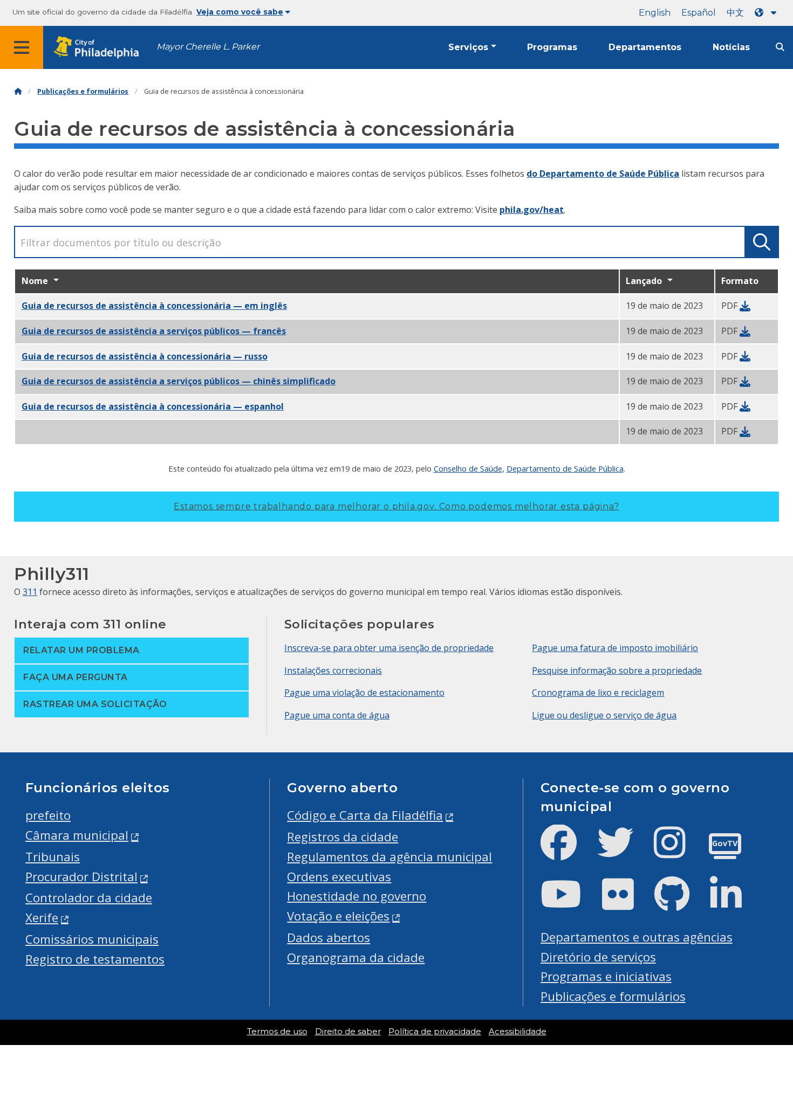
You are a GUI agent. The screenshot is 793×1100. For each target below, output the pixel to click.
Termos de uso (277, 1031)
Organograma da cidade (356, 957)
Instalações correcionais (333, 670)
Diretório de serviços (598, 957)
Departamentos (645, 47)
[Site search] (780, 47)
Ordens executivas (339, 876)
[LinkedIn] (734, 903)
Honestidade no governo (356, 896)
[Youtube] (570, 903)
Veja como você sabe (239, 12)
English (655, 13)
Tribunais (52, 856)
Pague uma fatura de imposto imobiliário (615, 648)
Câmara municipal (76, 835)
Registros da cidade (342, 836)
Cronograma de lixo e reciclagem (598, 692)
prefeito (48, 815)
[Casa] (18, 91)
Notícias (731, 47)
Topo (764, 1038)
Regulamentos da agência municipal (389, 856)
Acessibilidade (517, 1031)
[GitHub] (680, 903)
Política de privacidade (434, 1031)
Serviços (468, 47)
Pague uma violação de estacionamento (364, 692)
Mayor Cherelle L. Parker (207, 46)
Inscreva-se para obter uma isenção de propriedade (389, 648)
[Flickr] (626, 903)
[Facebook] (567, 851)
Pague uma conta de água (336, 715)
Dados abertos (328, 937)
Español (698, 13)
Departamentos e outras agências (637, 937)
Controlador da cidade (88, 897)
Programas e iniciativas (606, 976)
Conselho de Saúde (468, 468)
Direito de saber (348, 1031)
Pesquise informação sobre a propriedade (617, 670)
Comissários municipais (92, 939)
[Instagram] (678, 851)
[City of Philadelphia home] (100, 47)
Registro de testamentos (95, 959)
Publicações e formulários (82, 91)
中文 (735, 13)
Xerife (41, 917)
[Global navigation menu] (21, 47)
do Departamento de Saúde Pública (603, 173)
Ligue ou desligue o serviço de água (604, 715)
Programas (552, 47)
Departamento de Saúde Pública (565, 468)
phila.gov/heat (532, 210)
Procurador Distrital (81, 876)
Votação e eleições (338, 916)
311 (30, 592)
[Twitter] (624, 851)
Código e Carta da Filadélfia (365, 815)
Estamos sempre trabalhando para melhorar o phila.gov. (396, 506)
